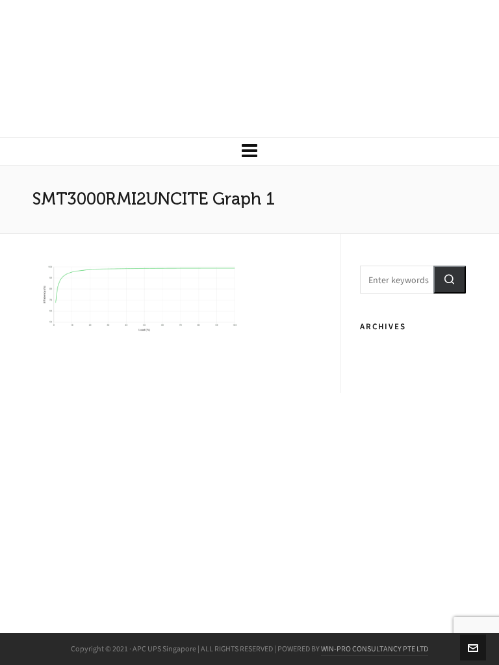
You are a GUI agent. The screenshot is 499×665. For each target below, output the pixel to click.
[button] (449, 280)
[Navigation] (249, 151)
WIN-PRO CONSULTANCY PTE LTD (374, 649)
